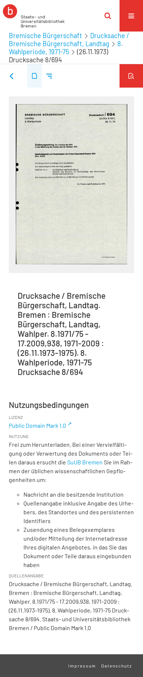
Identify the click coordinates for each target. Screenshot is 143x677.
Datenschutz (116, 665)
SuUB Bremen (85, 462)
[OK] (108, 16)
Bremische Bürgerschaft (45, 36)
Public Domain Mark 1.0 (37, 425)
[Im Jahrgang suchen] (131, 76)
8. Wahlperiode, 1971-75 (66, 48)
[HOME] (33, 15)
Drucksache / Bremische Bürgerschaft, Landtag (69, 40)
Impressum (82, 665)
